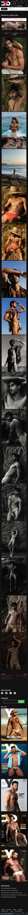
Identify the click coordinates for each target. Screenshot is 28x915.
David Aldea (21, 33)
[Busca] (25, 9)
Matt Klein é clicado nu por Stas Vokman (9, 890)
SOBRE (3, 909)
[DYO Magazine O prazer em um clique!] (6, 3)
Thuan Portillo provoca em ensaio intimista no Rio (11, 892)
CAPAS (14, 909)
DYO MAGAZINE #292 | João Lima (8, 888)
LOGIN (11, 911)
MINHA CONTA (4, 911)
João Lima (10, 33)
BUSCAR (21, 701)
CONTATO (9, 909)
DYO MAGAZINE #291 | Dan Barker (9, 897)
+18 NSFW (20, 909)
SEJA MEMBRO (18, 911)
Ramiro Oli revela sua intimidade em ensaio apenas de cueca (14, 894)
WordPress (10, 913)
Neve (2, 913)
